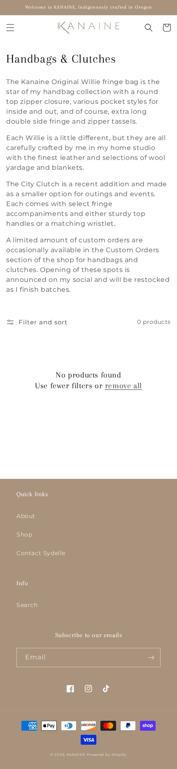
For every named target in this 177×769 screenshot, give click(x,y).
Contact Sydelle (40, 553)
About (25, 516)
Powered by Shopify (107, 755)
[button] (10, 28)
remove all (123, 385)
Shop (24, 534)
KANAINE (76, 755)
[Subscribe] (151, 657)
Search (27, 605)
